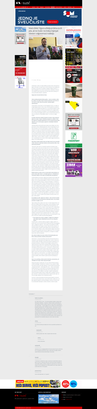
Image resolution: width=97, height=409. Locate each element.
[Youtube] (27, 7)
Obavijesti (42, 7)
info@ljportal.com (68, 399)
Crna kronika (47, 7)
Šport (38, 7)
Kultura (52, 7)
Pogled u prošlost (59, 7)
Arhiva (65, 7)
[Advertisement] (45, 69)
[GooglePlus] (19, 7)
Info (73, 7)
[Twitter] (25, 7)
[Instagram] (23, 7)
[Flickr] (21, 7)
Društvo (33, 7)
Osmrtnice (69, 7)
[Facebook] (17, 7)
